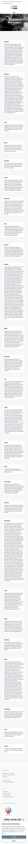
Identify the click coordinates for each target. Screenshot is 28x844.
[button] (14, 12)
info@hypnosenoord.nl (8, 796)
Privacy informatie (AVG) (9, 775)
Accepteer (14, 837)
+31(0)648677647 (7, 795)
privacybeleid (20, 831)
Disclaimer (5, 776)
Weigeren (14, 840)
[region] (14, 833)
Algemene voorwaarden (8, 773)
